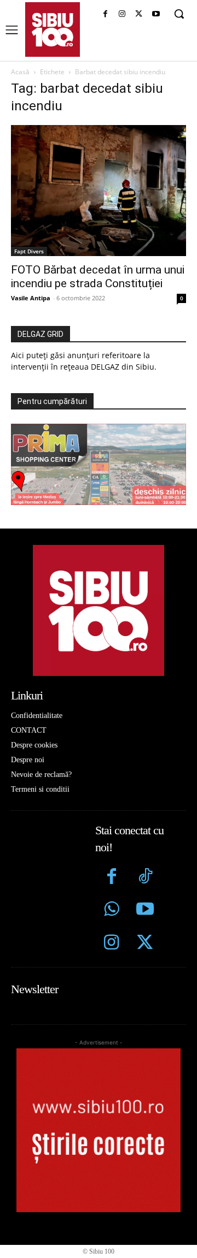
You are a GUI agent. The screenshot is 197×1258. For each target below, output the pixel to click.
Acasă (20, 71)
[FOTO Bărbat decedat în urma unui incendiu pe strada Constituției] (98, 190)
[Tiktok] (144, 877)
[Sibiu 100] (52, 29)
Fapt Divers (29, 251)
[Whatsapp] (112, 910)
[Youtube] (155, 14)
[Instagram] (122, 14)
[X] (138, 14)
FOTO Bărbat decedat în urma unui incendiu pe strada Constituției (97, 276)
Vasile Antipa (30, 298)
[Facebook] (105, 14)
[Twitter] (144, 943)
